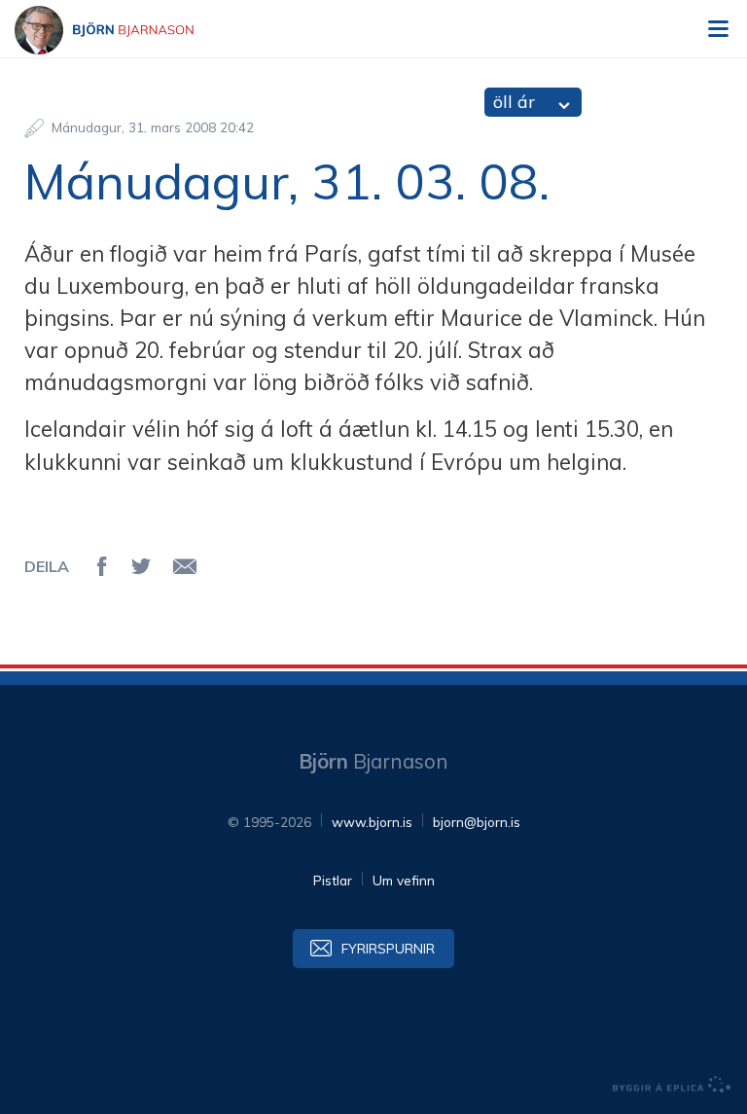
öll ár (514, 101)
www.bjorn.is (372, 821)
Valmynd (717, 29)
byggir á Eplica (672, 1085)
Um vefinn (404, 880)
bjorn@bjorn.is (476, 821)
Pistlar (332, 880)
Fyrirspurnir (388, 948)
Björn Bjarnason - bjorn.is (122, 30)
